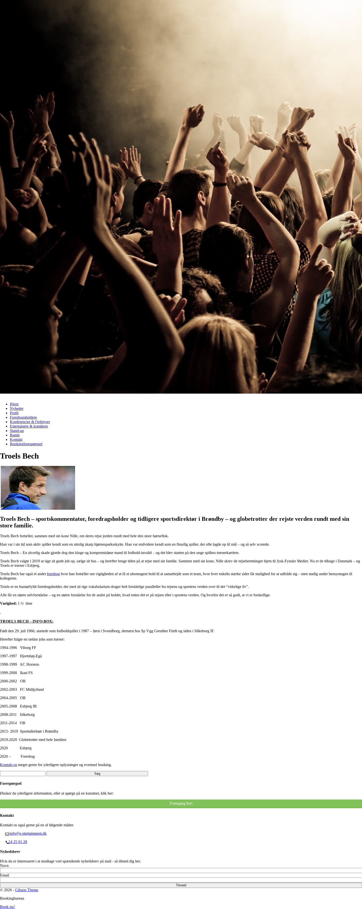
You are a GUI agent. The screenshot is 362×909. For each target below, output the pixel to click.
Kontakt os (8, 765)
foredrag (53, 574)
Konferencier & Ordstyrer (30, 422)
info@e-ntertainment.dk (28, 833)
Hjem (14, 404)
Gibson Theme (26, 890)
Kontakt (16, 439)
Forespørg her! (181, 803)
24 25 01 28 (17, 842)
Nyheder (16, 408)
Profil (14, 413)
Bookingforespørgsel (26, 444)
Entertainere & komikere (29, 426)
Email (4, 875)
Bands (15, 435)
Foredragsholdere (23, 417)
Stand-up (17, 431)
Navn (4, 865)
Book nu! (7, 907)
